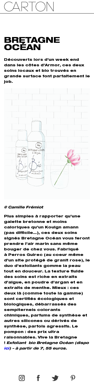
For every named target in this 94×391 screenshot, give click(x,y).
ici (6, 348)
